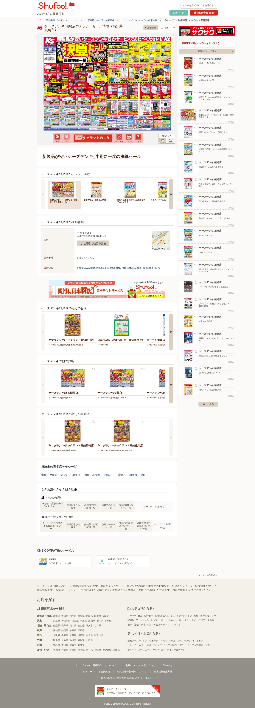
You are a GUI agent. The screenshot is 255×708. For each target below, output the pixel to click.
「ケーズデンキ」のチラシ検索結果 (139, 20)
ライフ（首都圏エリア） (199, 645)
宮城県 (81, 616)
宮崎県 (97, 650)
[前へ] (43, 194)
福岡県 (56, 650)
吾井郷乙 (120, 474)
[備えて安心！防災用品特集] (98, 189)
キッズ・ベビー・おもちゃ (164, 620)
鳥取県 (73, 640)
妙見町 (65, 474)
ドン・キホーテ (150, 640)
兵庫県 (64, 635)
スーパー (132, 615)
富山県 (81, 625)
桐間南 (96, 474)
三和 (163, 649)
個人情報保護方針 (163, 671)
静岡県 (64, 630)
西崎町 (108, 474)
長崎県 (73, 650)
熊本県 (81, 650)
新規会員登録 (204, 13)
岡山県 (56, 640)
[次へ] (171, 194)
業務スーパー (134, 640)
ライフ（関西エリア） (174, 645)
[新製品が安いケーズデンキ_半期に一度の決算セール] (64, 189)
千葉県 (83, 620)
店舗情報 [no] (150, 27)
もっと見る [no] (208, 404)
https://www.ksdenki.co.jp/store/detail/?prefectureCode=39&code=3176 (119, 267)
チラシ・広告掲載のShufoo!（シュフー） (57, 20)
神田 (43, 474)
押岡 (86, 474)
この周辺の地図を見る (93, 243)
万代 (149, 645)
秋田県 (89, 616)
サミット (132, 649)
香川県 (64, 645)
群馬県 (108, 620)
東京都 (56, 620)
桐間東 (76, 474)
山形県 (97, 616)
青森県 (64, 616)
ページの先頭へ (208, 575)
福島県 (105, 616)
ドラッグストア (184, 615)
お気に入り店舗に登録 (168, 27)
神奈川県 (65, 620)
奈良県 (89, 635)
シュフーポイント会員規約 (96, 671)
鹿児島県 (106, 650)
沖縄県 (116, 650)
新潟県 (73, 625)
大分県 (89, 650)
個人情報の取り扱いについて (132, 671)
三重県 (81, 630)
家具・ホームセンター (205, 615)
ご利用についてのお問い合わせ (139, 665)
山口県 (89, 640)
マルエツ (157, 645)
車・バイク (184, 620)
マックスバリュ (167, 640)
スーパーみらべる (186, 640)
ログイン (178, 13)
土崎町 (53, 474)
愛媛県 (73, 645)
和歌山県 (98, 635)
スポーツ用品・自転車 (203, 620)
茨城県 (91, 620)
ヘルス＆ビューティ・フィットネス (165, 624)
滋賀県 (81, 635)
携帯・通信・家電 (136, 624)
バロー (156, 649)
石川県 (89, 625)
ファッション (142, 620)
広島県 (64, 640)
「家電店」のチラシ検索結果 (99, 20)
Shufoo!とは (169, 665)
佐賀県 (64, 650)
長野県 (64, 625)
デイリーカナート (176, 649)
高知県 (81, 645)
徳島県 (56, 645)
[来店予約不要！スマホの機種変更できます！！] (131, 189)
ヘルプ (112, 665)
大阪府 (56, 635)
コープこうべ (144, 649)
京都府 (73, 635)
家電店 (131, 620)
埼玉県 (75, 620)
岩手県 (73, 616)
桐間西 (133, 474)
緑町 (143, 474)
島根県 (81, 640)
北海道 (56, 616)
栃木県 (100, 620)
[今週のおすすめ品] (165, 189)
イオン (199, 640)
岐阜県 (73, 630)
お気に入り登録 (93, 369)
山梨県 (56, 625)
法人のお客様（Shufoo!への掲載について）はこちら (127, 677)
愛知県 (56, 630)
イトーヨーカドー (136, 645)
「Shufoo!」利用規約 (91, 665)
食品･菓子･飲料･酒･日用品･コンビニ (156, 615)
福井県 (97, 625)
